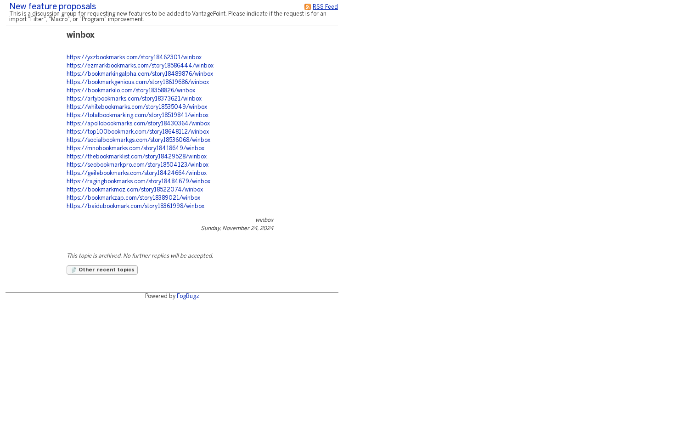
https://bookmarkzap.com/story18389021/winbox (133, 198)
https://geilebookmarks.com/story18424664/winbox (137, 173)
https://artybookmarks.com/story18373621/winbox (134, 98)
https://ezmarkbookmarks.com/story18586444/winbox (140, 65)
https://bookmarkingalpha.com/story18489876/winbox (140, 74)
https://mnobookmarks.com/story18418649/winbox (135, 148)
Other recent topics (106, 270)
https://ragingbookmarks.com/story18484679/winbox (138, 181)
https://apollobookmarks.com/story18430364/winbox (138, 123)
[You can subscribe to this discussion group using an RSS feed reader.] (307, 7)
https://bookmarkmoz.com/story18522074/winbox (135, 189)
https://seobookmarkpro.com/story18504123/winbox (137, 165)
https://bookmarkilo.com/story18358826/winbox (131, 90)
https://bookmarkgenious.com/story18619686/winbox (138, 82)
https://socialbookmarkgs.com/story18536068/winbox (138, 140)
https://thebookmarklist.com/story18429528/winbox (137, 156)
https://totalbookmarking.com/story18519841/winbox (137, 115)
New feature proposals (52, 7)
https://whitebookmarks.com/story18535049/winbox (137, 107)
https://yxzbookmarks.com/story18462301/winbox (134, 57)
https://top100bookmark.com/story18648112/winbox (138, 132)
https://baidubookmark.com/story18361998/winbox (135, 206)
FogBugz (188, 296)
